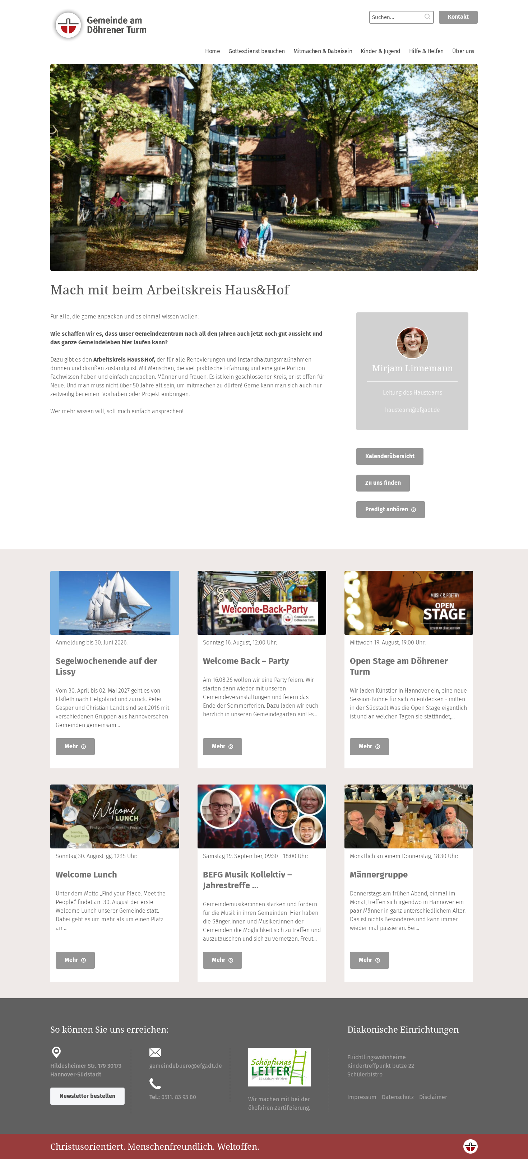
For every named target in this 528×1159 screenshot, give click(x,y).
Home (212, 51)
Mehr (72, 746)
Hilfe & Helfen (426, 51)
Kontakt (458, 16)
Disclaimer (433, 1097)
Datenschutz (398, 1097)
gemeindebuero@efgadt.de (185, 1065)
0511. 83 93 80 (178, 1097)
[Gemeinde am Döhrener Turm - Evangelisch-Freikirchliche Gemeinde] (152, 24)
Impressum (361, 1097)
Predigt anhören (387, 509)
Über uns (463, 51)
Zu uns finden (383, 482)
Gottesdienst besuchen (256, 51)
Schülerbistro (365, 1074)
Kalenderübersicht (389, 456)
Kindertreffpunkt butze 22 (380, 1065)
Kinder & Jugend (380, 51)
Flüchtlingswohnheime (376, 1057)
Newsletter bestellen (87, 1096)
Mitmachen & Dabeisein (322, 51)
